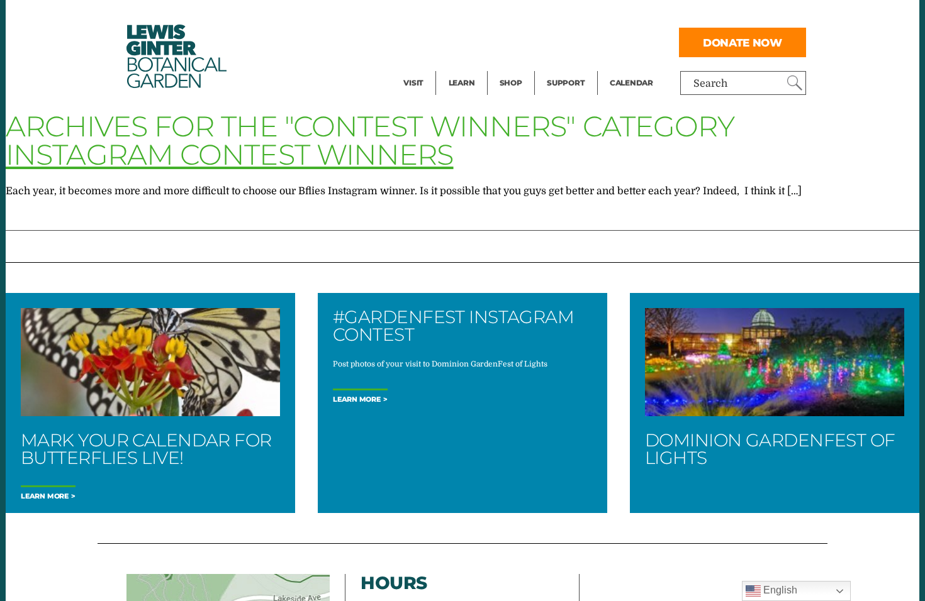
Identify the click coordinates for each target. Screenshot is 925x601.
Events (419, 41)
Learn (462, 82)
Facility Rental (438, 16)
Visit (413, 82)
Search (710, 83)
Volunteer (569, 66)
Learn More (45, 496)
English (779, 590)
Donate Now (742, 42)
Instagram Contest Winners (230, 154)
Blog (458, 66)
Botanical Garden (175, 56)
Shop (511, 82)
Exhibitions (430, 66)
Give (557, 41)
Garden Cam (478, 41)
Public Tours (478, 16)
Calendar (631, 82)
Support (566, 82)
